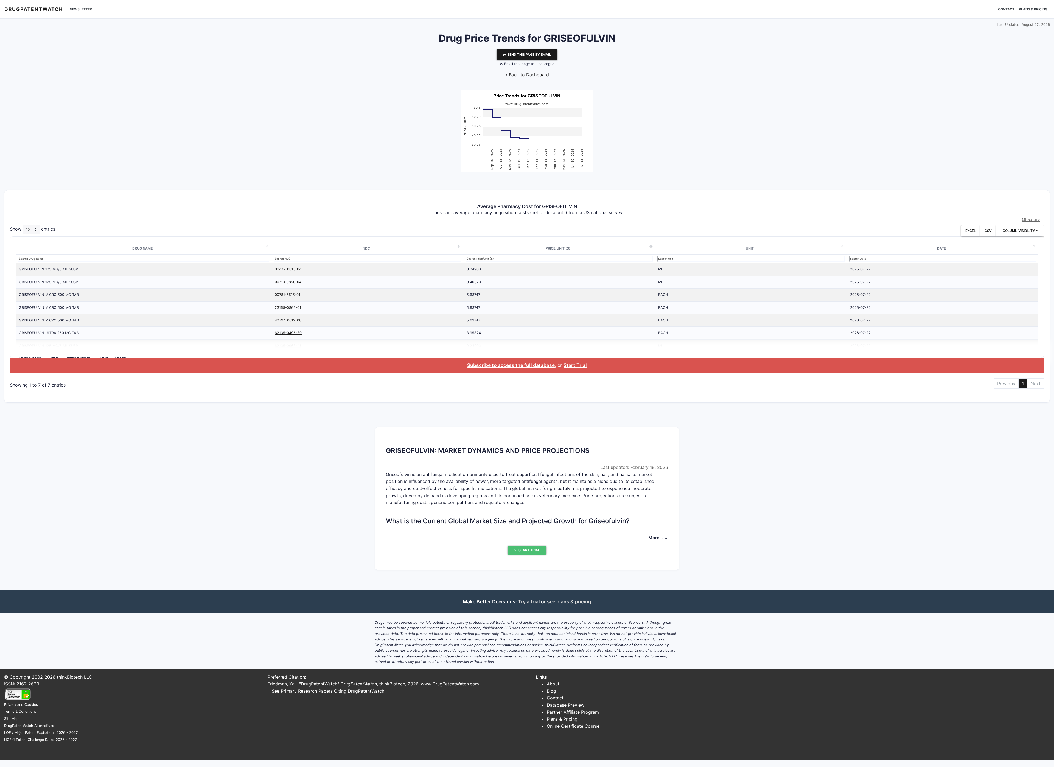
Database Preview (565, 705)
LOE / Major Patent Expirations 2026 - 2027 (41, 732)
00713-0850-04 (288, 282)
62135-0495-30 (288, 333)
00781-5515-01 (287, 295)
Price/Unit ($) (558, 248)
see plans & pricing (569, 601)
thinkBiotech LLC (74, 677)
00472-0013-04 (288, 269)
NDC (366, 248)
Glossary (1031, 219)
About (553, 684)
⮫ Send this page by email (527, 54)
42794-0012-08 (288, 320)
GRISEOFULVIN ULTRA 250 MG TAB (49, 333)
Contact (1006, 9)
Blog (551, 691)
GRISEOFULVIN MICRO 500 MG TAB (49, 295)
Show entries (32, 229)
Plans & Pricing (1033, 9)
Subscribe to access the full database (511, 365)
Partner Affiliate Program (573, 712)
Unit (750, 248)
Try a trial (529, 601)
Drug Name (142, 248)
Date (941, 248)
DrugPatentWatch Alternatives (29, 726)
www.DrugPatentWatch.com (450, 684)
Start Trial (575, 365)
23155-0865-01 (288, 308)
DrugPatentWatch (33, 9)
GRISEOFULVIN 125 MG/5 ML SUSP (48, 269)
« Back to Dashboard (527, 74)
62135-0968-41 (288, 346)
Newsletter (81, 9)
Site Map (11, 718)
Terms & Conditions (20, 711)
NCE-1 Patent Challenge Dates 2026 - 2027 (40, 740)
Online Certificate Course (573, 726)
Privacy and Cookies (21, 704)
